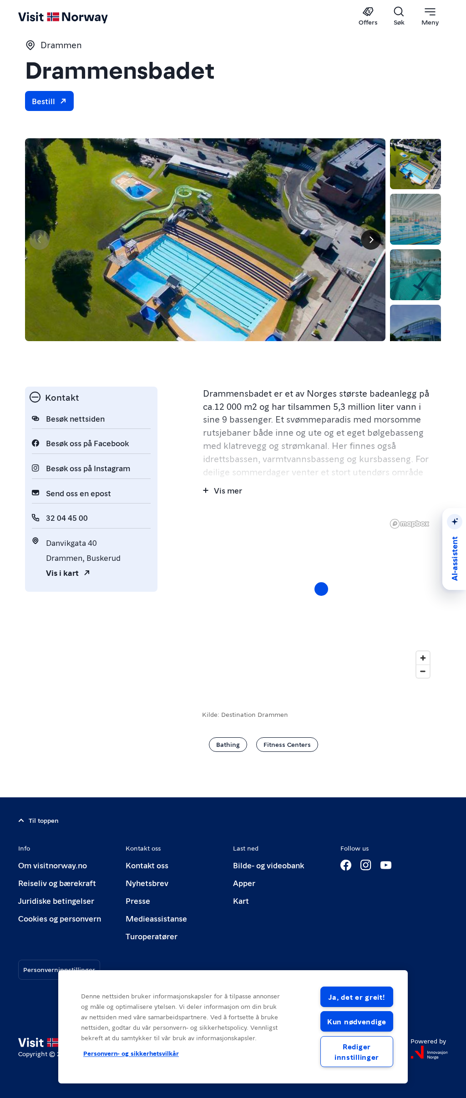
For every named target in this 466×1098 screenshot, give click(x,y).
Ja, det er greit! (357, 997)
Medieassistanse (156, 918)
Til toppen (44, 820)
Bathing (228, 744)
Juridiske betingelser (56, 900)
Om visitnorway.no (52, 865)
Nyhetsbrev (147, 882)
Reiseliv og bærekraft (57, 882)
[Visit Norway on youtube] (385, 865)
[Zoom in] (423, 658)
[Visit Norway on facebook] (345, 865)
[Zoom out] (423, 671)
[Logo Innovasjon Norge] (429, 1052)
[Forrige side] (40, 240)
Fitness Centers (287, 744)
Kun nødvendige (356, 1021)
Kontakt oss (147, 865)
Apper (244, 882)
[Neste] (371, 240)
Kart (241, 900)
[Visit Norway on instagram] (365, 865)
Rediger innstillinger (356, 1052)
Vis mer (228, 490)
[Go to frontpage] (76, 16)
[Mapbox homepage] (410, 524)
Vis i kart (62, 572)
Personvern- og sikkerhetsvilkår (131, 1053)
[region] (321, 598)
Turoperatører (151, 936)
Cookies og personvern (59, 918)
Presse (138, 900)
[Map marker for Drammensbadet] (321, 589)
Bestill (43, 101)
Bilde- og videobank (268, 865)
